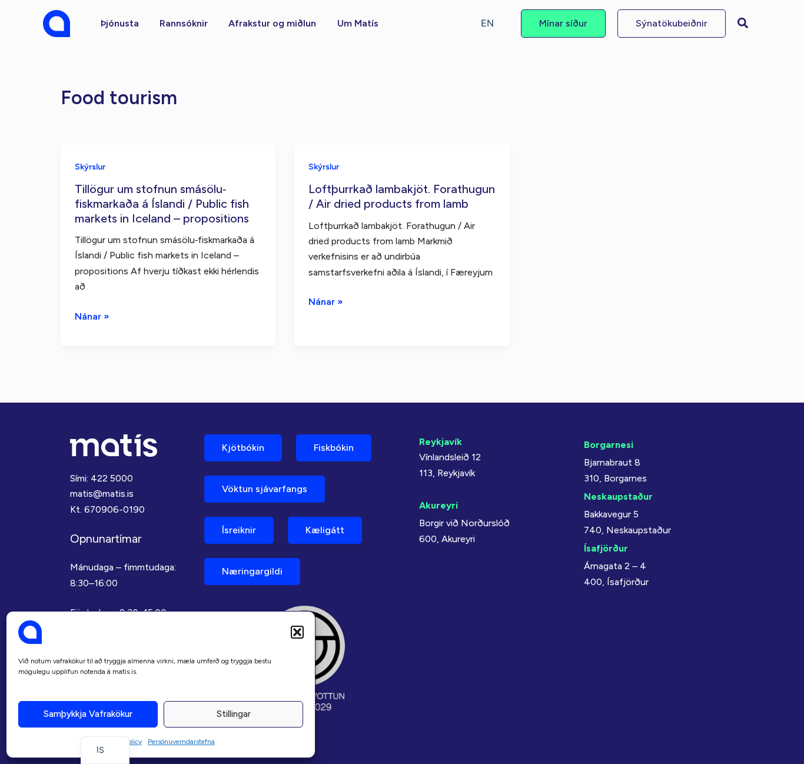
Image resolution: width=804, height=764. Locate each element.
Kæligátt (324, 530)
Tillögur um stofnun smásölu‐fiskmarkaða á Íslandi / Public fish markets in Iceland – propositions (162, 203)
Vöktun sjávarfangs (264, 488)
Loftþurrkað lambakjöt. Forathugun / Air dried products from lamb (401, 196)
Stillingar (234, 714)
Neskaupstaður (618, 496)
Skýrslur (90, 167)
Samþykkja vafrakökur (88, 714)
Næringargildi (252, 571)
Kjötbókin (243, 447)
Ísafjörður (606, 548)
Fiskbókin (334, 447)
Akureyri (438, 505)
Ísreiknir (239, 530)
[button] (297, 632)
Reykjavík (440, 441)
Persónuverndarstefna (181, 742)
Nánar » (92, 317)
